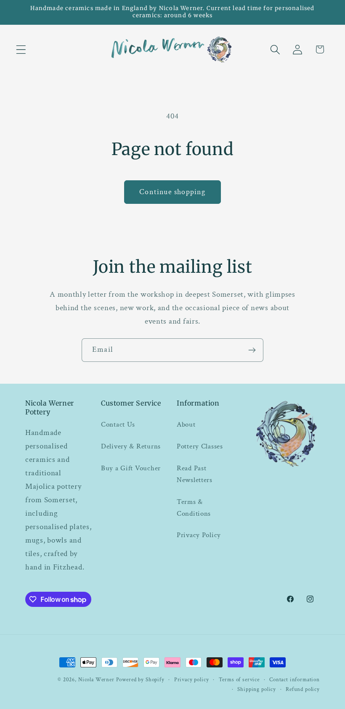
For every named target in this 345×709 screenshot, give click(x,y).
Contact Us (118, 424)
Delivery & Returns (131, 446)
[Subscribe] (252, 350)
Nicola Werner (96, 679)
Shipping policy (256, 689)
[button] (21, 49)
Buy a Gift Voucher (131, 468)
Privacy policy (191, 679)
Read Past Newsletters (194, 474)
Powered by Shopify (140, 679)
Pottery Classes (200, 446)
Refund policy (303, 689)
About (186, 424)
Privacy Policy (199, 535)
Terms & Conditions (194, 507)
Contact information (294, 679)
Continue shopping (172, 192)
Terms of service (239, 679)
